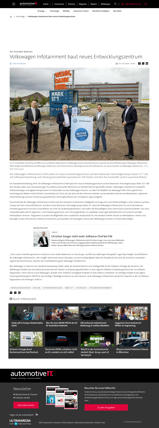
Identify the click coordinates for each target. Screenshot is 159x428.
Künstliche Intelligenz (100, 11)
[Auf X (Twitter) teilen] (143, 63)
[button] (14, 344)
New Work (117, 11)
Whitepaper (105, 4)
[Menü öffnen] (14, 4)
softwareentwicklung (52, 288)
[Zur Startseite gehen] (28, 4)
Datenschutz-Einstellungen (83, 422)
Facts (103, 422)
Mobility (66, 11)
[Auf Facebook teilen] (140, 63)
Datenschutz (47, 422)
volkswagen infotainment (100, 288)
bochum (36, 288)
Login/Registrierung (133, 4)
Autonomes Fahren (81, 11)
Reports (94, 4)
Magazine (83, 4)
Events (46, 4)
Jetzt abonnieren (26, 405)
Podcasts (71, 4)
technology (81, 288)
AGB (40, 422)
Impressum (57, 422)
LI (37, 414)
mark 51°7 (69, 288)
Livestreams (59, 4)
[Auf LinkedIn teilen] (147, 63)
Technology (54, 11)
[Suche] (115, 4)
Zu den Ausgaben (106, 407)
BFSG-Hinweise (67, 422)
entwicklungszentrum (20, 288)
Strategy (40, 11)
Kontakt (97, 422)
